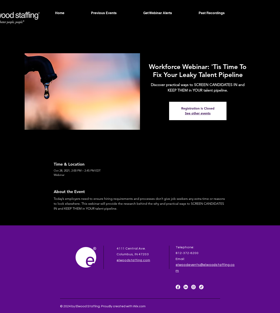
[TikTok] (201, 287)
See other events (198, 113)
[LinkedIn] (185, 287)
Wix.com (139, 306)
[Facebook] (178, 287)
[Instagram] (193, 287)
